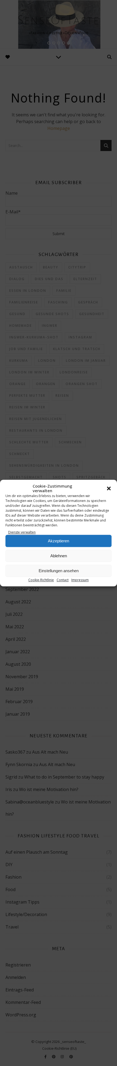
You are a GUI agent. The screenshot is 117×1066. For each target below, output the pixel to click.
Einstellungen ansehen (59, 570)
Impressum (80, 580)
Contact (63, 580)
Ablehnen (58, 555)
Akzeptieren (58, 541)
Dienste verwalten (22, 532)
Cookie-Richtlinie (41, 580)
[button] (109, 488)
